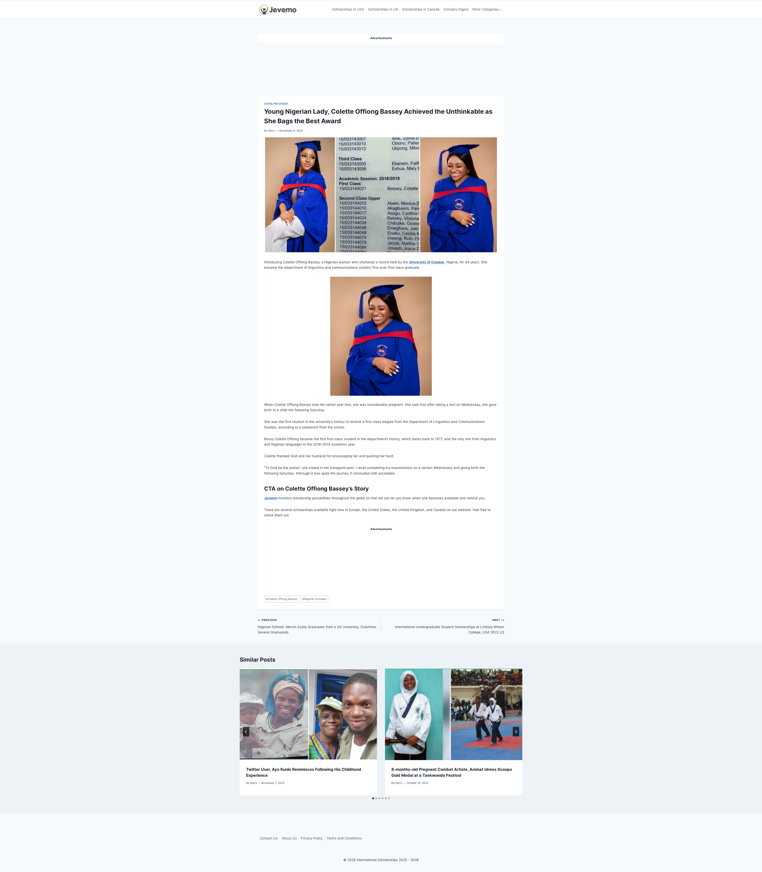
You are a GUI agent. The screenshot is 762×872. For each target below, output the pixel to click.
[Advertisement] (381, 67)
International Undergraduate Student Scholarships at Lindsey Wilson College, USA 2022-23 (449, 626)
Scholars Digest (456, 9)
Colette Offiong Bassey (281, 599)
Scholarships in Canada (421, 9)
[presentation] (308, 714)
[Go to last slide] (246, 731)
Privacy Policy (312, 838)
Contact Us (269, 838)
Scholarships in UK (383, 9)
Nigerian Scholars (314, 599)
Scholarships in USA (348, 9)
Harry (271, 130)
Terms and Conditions (344, 838)
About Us (289, 838)
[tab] (373, 798)
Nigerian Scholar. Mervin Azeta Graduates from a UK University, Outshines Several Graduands (317, 626)
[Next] (516, 731)
